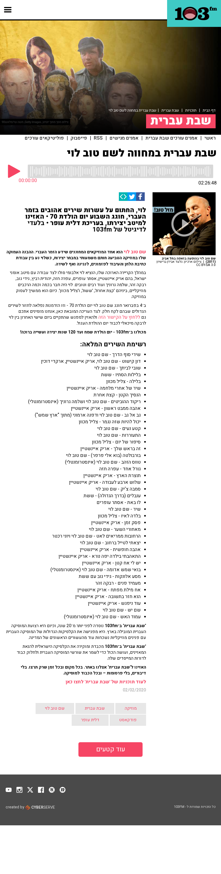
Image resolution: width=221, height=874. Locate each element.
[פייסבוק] (140, 196)
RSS (98, 138)
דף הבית (209, 110)
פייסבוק (79, 138)
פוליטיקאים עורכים (44, 138)
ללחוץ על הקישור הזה (119, 317)
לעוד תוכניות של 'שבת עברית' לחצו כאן (105, 681)
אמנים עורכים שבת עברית (171, 138)
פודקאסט (128, 720)
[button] (8, 9)
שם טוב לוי (135, 251)
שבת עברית (170, 110)
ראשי (210, 138)
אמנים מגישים (124, 138)
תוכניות (190, 110)
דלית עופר (90, 720)
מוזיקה (131, 708)
